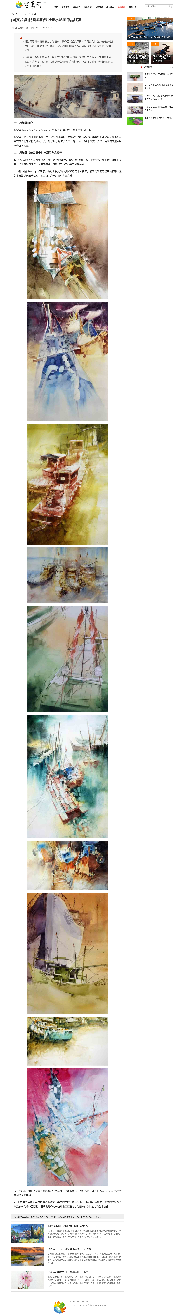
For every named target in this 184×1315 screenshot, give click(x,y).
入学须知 (99, 7)
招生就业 (110, 7)
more (171, 67)
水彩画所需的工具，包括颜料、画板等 (68, 1272)
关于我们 (73, 1302)
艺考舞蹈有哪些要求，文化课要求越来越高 (149, 37)
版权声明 (80, 1302)
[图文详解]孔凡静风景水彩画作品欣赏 (68, 1226)
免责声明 (88, 1302)
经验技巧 (76, 7)
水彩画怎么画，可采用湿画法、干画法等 (69, 1249)
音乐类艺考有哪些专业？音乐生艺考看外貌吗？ (162, 58)
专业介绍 (88, 7)
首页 (56, 7)
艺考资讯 (65, 7)
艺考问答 (121, 7)
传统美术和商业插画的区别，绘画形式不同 (137, 58)
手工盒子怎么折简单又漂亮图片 (159, 118)
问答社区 (132, 7)
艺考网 (23, 14)
